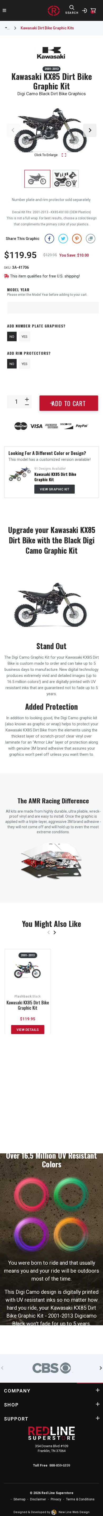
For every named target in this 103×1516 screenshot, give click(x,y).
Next (89, 130)
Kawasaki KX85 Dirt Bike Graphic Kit (55, 476)
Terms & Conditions (80, 1499)
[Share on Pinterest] (77, 238)
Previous (13, 130)
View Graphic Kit (54, 489)
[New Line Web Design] (54, 1512)
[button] (90, 238)
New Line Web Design (74, 1512)
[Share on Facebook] (49, 238)
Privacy (56, 1499)
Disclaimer (38, 1499)
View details (28, 1030)
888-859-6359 (59, 1465)
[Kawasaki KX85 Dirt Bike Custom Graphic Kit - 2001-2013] (19, 474)
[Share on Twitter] (63, 238)
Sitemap (19, 1499)
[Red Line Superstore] (53, 10)
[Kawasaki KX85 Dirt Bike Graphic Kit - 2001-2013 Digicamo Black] (66, 179)
